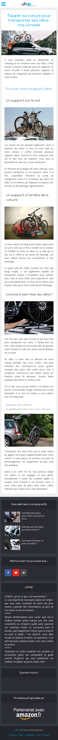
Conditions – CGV (33, 735)
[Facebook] (8, 572)
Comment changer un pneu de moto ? (33, 542)
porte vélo (13, 247)
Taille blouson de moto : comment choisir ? (33, 528)
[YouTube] (15, 572)
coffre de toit (24, 471)
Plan (21, 735)
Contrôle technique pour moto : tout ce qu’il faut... (33, 516)
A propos (13, 735)
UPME (18, 730)
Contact (45, 735)
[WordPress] (23, 572)
